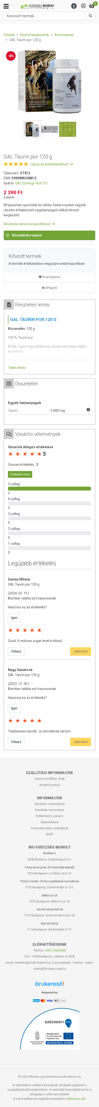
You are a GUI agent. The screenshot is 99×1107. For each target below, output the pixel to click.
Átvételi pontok (49, 785)
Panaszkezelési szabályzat (49, 828)
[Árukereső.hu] (49, 985)
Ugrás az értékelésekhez (50, 164)
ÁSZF (49, 834)
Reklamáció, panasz (49, 816)
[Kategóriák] (6, 6)
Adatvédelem (50, 822)
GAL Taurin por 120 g (23, 584)
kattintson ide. (76, 1099)
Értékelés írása (20, 474)
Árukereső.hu (49, 992)
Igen (14, 618)
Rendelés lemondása (49, 810)
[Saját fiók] (83, 6)
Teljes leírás (17, 367)
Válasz (16, 651)
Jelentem (80, 651)
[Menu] (74, 6)
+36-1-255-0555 (55, 950)
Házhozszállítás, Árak (50, 778)
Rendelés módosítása (50, 804)
